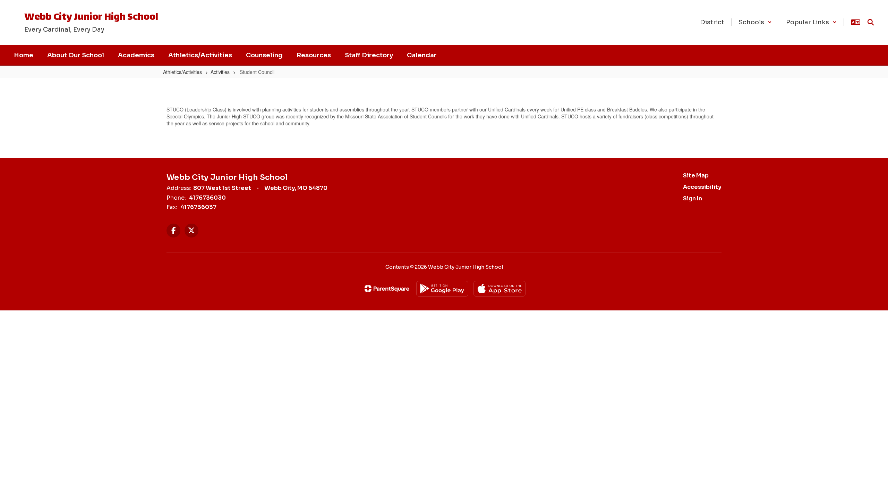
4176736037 (198, 207)
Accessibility (702, 187)
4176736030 (207, 197)
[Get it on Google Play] (442, 289)
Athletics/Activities (182, 71)
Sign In (692, 198)
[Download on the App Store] (499, 289)
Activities (220, 71)
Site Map (696, 175)
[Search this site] (870, 22)
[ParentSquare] (387, 288)
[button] (755, 22)
